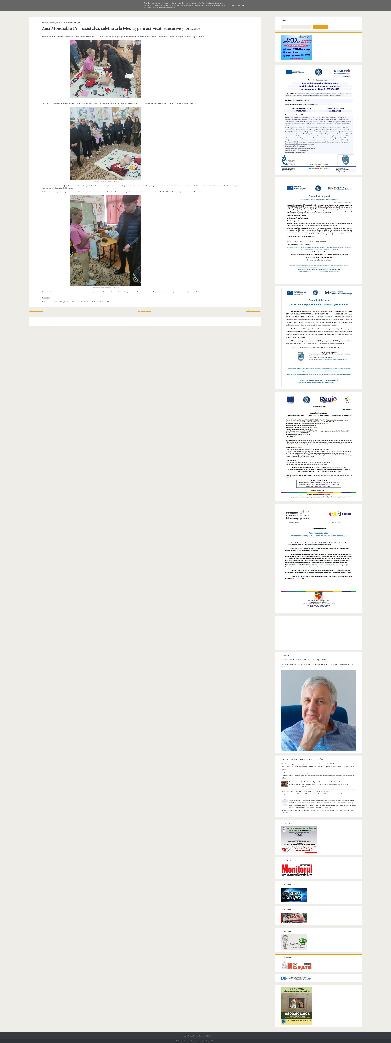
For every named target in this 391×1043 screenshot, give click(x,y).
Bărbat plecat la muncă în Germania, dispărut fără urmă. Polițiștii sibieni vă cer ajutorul (306, 791)
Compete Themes (184, 1041)
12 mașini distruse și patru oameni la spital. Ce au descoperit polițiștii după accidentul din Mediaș (309, 764)
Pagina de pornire (144, 311)
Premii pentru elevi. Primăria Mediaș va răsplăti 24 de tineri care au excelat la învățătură (314, 782)
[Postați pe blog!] (45, 298)
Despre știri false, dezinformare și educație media (303, 660)
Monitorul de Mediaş (203, 1036)
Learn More (235, 5)
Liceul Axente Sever (53, 302)
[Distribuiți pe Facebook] (48, 298)
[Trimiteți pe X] (47, 298)
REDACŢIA (75, 23)
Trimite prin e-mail (115, 302)
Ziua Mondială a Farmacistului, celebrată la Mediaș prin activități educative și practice (121, 28)
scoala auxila (78, 302)
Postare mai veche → (253, 311)
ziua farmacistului (95, 302)
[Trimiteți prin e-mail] (43, 298)
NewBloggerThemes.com (211, 1041)
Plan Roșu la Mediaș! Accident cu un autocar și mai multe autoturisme (301, 773)
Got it (244, 5)
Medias (67, 302)
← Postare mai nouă (36, 311)
